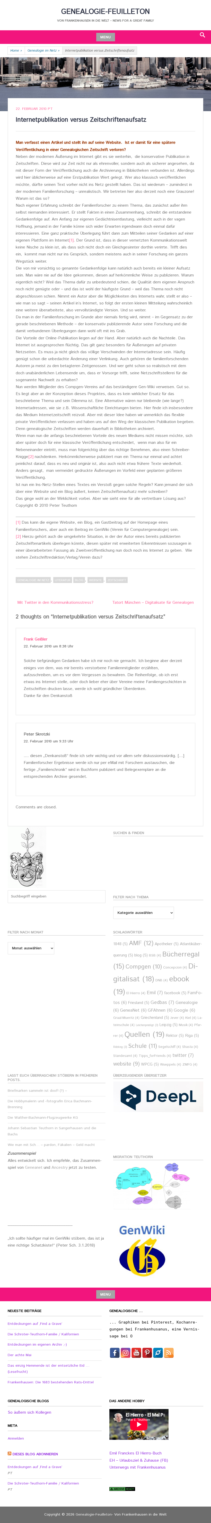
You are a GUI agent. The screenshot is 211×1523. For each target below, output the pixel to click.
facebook (175, 993)
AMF (141, 943)
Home (16, 50)
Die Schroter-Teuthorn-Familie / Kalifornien (43, 1334)
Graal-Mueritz (126, 1018)
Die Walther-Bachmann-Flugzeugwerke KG (43, 1117)
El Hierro (135, 993)
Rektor (175, 1036)
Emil (155, 992)
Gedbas (162, 1002)
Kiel (190, 1018)
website (95, 580)
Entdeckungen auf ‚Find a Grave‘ (35, 1323)
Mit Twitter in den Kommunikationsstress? (55, 603)
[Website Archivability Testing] (122, 1490)
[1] (71, 240)
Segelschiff (169, 1047)
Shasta (190, 1047)
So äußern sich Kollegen (29, 1412)
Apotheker (167, 944)
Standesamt (125, 1055)
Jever (177, 1018)
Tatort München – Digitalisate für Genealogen (153, 603)
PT (50, 108)
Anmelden (16, 1438)
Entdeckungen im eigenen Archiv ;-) (37, 1344)
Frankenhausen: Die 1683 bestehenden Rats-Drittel (51, 1382)
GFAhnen (160, 1010)
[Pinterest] (147, 1353)
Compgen (144, 967)
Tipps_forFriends (155, 1055)
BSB (155, 955)
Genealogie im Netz (44, 50)
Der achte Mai (19, 1355)
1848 (120, 944)
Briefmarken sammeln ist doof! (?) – (37, 1090)
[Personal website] (158, 1353)
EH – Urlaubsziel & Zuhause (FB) (138, 1460)
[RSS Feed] (169, 1353)
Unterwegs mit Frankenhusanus (137, 1467)
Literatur (63, 580)
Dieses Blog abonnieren (35, 1454)
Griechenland (155, 1018)
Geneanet (34, 1168)
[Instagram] (125, 1353)
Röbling (120, 1047)
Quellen (144, 1034)
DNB (161, 980)
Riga (192, 1036)
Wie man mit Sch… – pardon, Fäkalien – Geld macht (51, 1144)
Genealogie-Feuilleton (105, 12)
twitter (183, 1055)
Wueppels (170, 1064)
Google (184, 1010)
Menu (105, 37)
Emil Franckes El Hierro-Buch (135, 1453)
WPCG (150, 1064)
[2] (30, 457)
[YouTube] (136, 1353)
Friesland (138, 1003)
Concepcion (175, 967)
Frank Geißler (35, 639)
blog (79, 580)
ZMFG (189, 1064)
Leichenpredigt (147, 1025)
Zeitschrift (117, 580)
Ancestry (60, 1168)
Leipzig (168, 1025)
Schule (142, 1046)
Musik (186, 1025)
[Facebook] (115, 1353)
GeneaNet (133, 1010)
